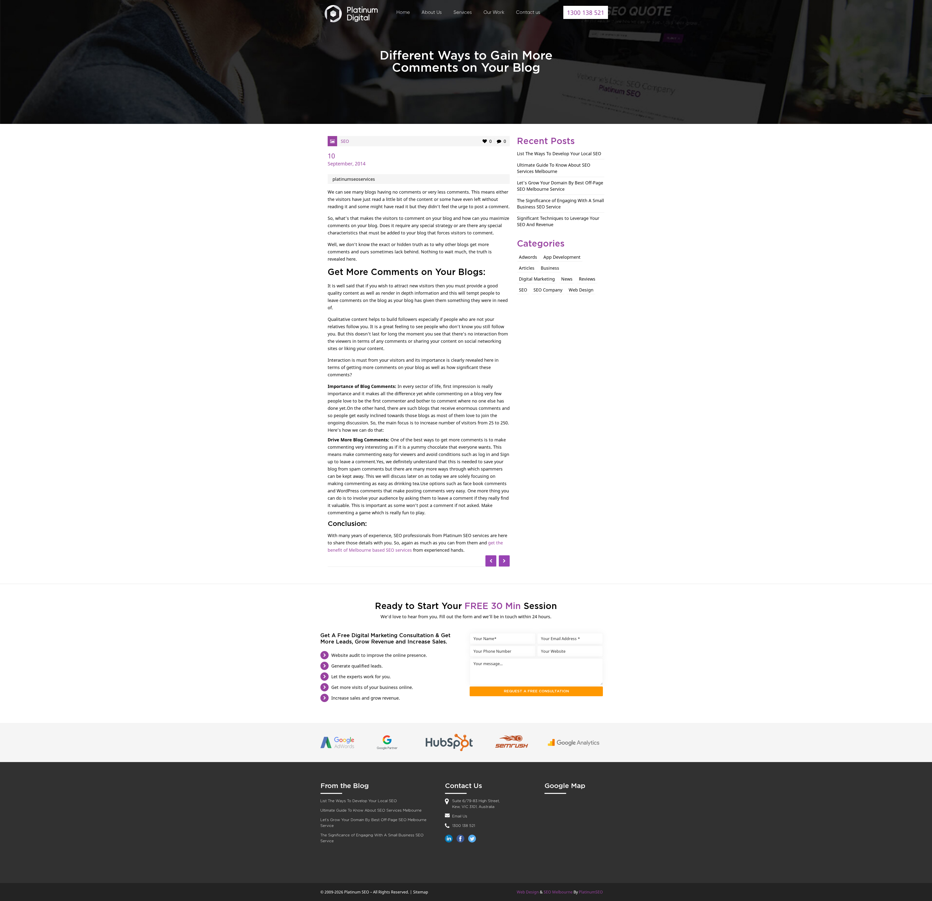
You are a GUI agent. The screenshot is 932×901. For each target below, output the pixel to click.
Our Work (493, 12)
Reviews (587, 279)
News (567, 279)
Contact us (528, 12)
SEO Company (547, 290)
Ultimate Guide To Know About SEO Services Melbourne (371, 810)
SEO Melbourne (558, 892)
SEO (345, 141)
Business (550, 268)
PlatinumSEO (591, 892)
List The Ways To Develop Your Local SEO (559, 153)
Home (403, 12)
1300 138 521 (585, 12)
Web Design (581, 290)
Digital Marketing (537, 279)
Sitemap (420, 892)
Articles (526, 268)
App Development (562, 257)
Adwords (528, 257)
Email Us (459, 816)
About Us (432, 12)
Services (462, 12)
